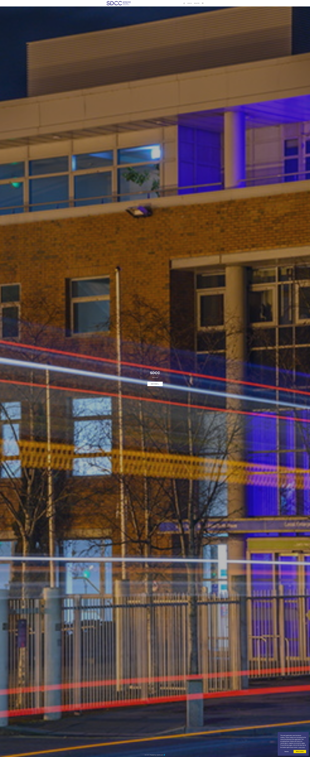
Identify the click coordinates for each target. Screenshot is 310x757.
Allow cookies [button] (300, 751)
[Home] (184, 3)
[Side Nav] (203, 3)
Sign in (189, 3)
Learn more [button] (301, 747)
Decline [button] (287, 751)
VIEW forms (154, 384)
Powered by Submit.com (156, 755)
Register (196, 3)
